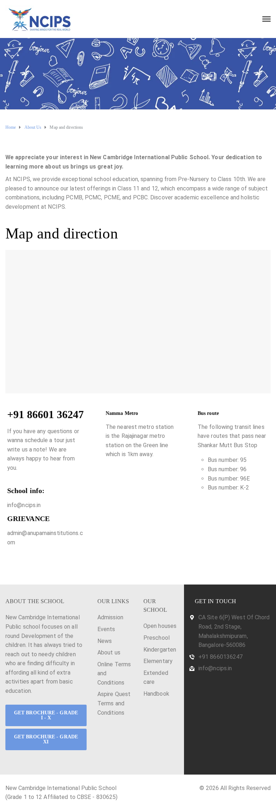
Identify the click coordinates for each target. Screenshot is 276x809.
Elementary (157, 661)
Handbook (156, 693)
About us (108, 652)
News (104, 641)
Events (106, 629)
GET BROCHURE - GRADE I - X (46, 715)
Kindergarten (159, 649)
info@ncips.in (215, 668)
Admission (110, 617)
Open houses (159, 626)
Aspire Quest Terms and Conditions (113, 703)
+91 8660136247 (220, 656)
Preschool (156, 637)
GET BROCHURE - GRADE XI (46, 739)
